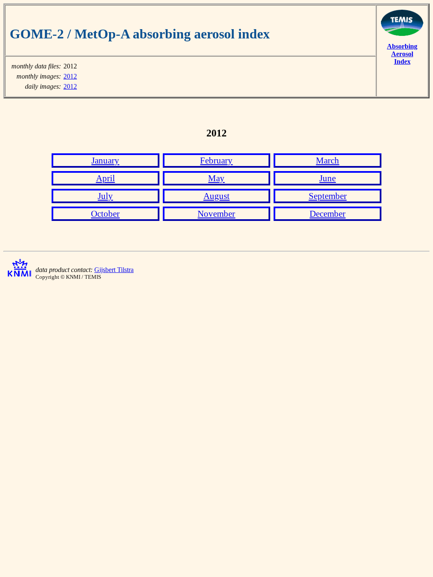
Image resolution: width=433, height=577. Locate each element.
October (105, 213)
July (105, 196)
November (216, 213)
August (216, 196)
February (216, 160)
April (105, 178)
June (327, 178)
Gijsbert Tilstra (114, 269)
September (328, 196)
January (105, 160)
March (327, 160)
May (216, 178)
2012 (70, 76)
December (327, 213)
